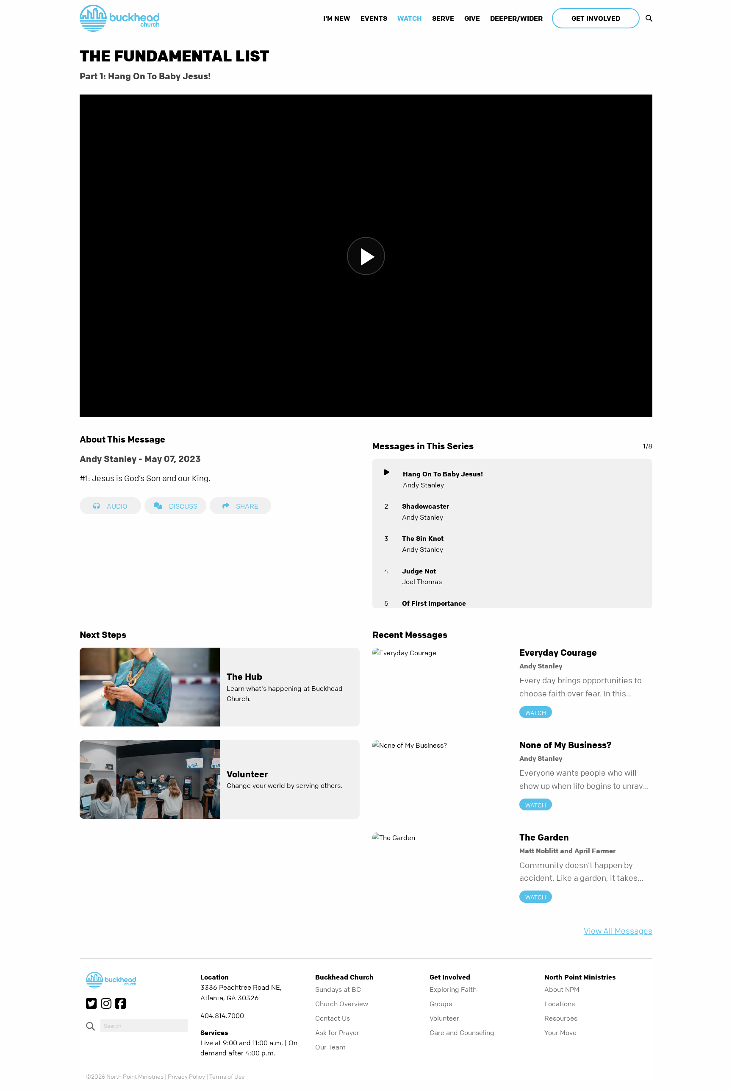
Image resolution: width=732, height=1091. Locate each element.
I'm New (336, 18)
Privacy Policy (186, 1076)
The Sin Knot (423, 538)
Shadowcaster (425, 506)
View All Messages (618, 931)
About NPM (562, 989)
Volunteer (444, 1018)
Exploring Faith (453, 989)
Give (472, 18)
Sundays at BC (338, 989)
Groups (441, 1003)
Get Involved (595, 18)
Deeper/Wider (516, 18)
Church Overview (341, 1003)
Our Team (330, 1047)
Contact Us (332, 1018)
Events (373, 18)
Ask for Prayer (337, 1032)
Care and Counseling (462, 1032)
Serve (443, 18)
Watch (409, 18)
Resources (560, 1018)
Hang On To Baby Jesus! (443, 474)
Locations (559, 1003)
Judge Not (419, 571)
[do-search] (144, 1025)
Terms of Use (227, 1076)
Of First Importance (434, 603)
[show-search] (646, 18)
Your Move (560, 1032)
